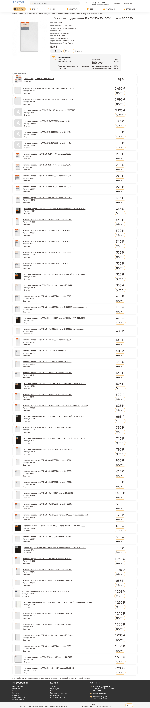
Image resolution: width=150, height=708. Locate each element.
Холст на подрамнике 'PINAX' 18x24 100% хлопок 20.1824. (47, 165)
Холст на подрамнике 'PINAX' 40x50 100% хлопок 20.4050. (47, 394)
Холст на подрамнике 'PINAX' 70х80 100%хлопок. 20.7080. (48, 657)
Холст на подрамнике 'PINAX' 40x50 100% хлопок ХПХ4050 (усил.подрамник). (55, 405)
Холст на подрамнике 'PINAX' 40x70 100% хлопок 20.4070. (48, 449)
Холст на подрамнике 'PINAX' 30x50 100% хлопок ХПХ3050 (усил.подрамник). (55, 329)
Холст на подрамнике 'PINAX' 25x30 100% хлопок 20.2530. (47, 241)
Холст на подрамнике (66, 14)
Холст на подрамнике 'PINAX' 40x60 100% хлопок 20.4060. (47, 427)
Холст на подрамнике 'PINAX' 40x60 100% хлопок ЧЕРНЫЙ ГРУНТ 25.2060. (55, 438)
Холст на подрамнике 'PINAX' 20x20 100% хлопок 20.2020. (47, 176)
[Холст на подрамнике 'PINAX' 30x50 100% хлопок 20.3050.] (29, 55)
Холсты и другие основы (47, 14)
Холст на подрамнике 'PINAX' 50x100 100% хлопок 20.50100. (48, 493)
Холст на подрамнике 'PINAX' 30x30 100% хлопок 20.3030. (47, 263)
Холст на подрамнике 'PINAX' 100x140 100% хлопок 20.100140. (49, 110)
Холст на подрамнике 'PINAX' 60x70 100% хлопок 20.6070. (46, 591)
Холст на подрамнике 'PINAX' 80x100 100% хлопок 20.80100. (49, 668)
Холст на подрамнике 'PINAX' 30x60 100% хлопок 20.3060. (47, 340)
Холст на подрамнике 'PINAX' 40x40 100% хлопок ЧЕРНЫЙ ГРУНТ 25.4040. (55, 383)
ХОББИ (91, 9)
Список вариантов (19, 73)
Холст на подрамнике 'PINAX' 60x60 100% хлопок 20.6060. (47, 580)
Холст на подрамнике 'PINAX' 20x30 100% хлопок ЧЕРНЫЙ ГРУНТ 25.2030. (54, 208)
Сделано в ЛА (87, 706)
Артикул (53, 22)
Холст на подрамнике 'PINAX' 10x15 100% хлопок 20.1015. (47, 121)
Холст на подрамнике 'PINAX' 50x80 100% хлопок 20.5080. (47, 569)
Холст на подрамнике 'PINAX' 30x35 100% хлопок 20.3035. (48, 285)
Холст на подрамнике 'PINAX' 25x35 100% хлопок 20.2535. (47, 252)
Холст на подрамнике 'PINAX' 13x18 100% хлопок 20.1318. (47, 132)
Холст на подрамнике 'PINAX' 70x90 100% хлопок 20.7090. (47, 646)
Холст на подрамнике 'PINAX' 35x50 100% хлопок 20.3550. (47, 361)
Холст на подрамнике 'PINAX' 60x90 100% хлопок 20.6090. (47, 613)
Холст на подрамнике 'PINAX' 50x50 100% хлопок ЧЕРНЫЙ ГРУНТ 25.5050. (55, 526)
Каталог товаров (18, 14)
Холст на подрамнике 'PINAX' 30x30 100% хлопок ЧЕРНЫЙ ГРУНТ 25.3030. (54, 274)
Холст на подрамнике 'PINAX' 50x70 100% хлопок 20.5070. (47, 558)
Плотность (54, 33)
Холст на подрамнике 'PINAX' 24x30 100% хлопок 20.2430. (47, 230)
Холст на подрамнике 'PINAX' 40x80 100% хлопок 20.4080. (47, 460)
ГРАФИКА (35, 9)
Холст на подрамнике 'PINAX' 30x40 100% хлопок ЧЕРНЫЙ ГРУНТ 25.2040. (55, 318)
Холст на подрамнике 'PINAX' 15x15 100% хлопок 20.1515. (47, 143)
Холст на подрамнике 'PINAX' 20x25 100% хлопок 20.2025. (47, 186)
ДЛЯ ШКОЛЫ (130, 9)
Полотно (53, 31)
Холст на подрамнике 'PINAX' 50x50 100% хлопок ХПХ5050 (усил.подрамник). (55, 515)
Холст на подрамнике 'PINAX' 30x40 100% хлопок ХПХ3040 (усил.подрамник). (55, 307)
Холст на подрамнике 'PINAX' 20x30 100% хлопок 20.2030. (47, 197)
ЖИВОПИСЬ (53, 9)
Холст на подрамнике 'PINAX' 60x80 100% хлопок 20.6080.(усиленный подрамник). (59, 602)
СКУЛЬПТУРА (73, 9)
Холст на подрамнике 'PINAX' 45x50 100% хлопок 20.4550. (47, 471)
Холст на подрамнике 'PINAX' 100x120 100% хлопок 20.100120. (49, 99)
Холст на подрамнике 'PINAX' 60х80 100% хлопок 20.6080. (47, 624)
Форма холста (55, 40)
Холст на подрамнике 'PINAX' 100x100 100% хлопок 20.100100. (49, 88)
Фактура (53, 38)
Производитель (56, 43)
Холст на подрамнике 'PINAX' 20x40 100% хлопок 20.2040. (47, 219)
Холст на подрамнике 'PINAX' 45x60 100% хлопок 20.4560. (47, 482)
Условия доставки (64, 57)
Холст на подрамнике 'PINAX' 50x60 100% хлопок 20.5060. (47, 536)
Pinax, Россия (68, 25)
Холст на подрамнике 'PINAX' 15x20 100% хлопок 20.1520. (47, 154)
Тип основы (54, 28)
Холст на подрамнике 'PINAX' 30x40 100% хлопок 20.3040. (47, 296)
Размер (53, 36)
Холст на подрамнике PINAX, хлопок (89, 14)
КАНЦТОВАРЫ (110, 9)
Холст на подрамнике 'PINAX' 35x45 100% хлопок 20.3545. (47, 350)
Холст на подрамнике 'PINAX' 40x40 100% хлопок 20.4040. (47, 372)
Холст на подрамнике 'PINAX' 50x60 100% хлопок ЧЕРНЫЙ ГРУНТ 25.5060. (55, 547)
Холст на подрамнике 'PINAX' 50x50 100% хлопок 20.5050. (47, 504)
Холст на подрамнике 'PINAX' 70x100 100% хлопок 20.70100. (48, 635)
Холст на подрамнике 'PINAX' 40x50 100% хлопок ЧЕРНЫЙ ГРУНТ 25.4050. (55, 416)
